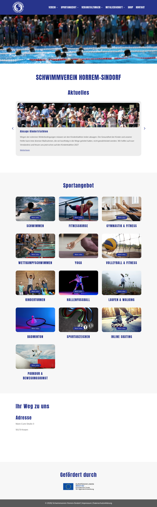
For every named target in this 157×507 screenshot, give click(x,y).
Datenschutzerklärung (102, 503)
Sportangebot (68, 7)
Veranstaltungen (91, 7)
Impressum (86, 503)
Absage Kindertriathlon (34, 131)
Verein (52, 7)
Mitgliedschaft (114, 7)
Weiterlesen (25, 150)
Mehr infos (35, 217)
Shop (130, 7)
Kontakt (140, 7)
